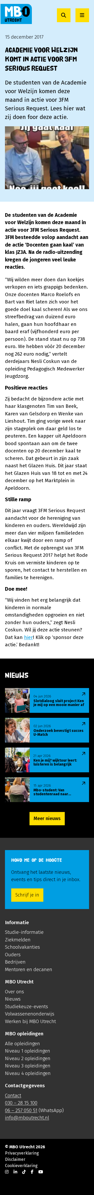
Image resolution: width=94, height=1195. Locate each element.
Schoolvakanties (22, 947)
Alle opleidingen (22, 1044)
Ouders (13, 955)
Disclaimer (15, 1159)
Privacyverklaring (22, 1153)
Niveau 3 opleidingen (27, 1066)
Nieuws (13, 999)
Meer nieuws (47, 818)
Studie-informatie (24, 932)
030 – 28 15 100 (21, 1103)
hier (28, 637)
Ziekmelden (18, 940)
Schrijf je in (27, 895)
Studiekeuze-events (26, 1006)
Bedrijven (15, 962)
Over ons (14, 992)
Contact (13, 1095)
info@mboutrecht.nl (27, 1118)
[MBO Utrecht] (16, 14)
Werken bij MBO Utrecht (30, 1021)
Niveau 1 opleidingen (27, 1051)
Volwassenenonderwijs (29, 1014)
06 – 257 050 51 (21, 1110)
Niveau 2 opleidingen (27, 1058)
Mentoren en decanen (28, 969)
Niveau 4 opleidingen (28, 1073)
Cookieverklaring (21, 1165)
